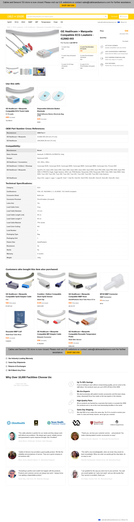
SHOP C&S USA (68, 5)
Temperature (46, 22)
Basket (124, 16)
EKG (23, 22)
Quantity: (103, 37)
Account (114, 16)
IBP (36, 22)
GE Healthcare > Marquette (16, 137)
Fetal (55, 22)
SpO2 (9, 22)
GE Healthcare (12, 140)
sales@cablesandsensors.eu (107, 22)
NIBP (30, 22)
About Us (124, 22)
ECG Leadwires (18, 27)
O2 (62, 22)
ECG (16, 22)
